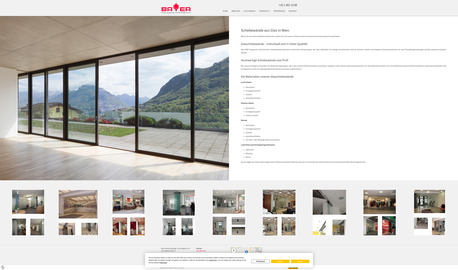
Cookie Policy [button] (213, 260)
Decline (280, 261)
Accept (300, 261)
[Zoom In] (234, 250)
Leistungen (249, 11)
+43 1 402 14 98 (200, 251)
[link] (248, 11)
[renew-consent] (2, 267)
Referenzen (279, 11)
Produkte (264, 11)
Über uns (236, 11)
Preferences (260, 261)
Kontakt (293, 11)
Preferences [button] (163, 263)
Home (225, 11)
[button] (246, 252)
